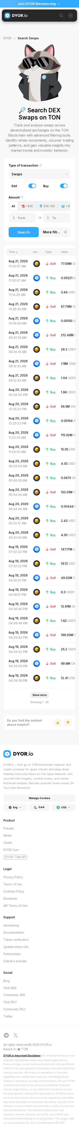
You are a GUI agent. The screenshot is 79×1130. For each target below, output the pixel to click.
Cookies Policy (13, 891)
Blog (6, 981)
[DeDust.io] (36, 263)
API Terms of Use (15, 905)
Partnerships (12, 954)
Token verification (16, 939)
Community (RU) (14, 1009)
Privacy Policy (13, 877)
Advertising (11, 925)
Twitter (8, 1016)
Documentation (13, 932)
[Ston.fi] (36, 278)
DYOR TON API (15, 857)
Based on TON (15, 1049)
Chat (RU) (10, 1002)
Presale (8, 828)
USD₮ (72, 292)
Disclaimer (10, 898)
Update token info (16, 947)
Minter (7, 835)
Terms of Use (12, 884)
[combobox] (12, 174)
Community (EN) (14, 995)
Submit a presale (15, 961)
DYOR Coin (11, 850)
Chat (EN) (10, 988)
